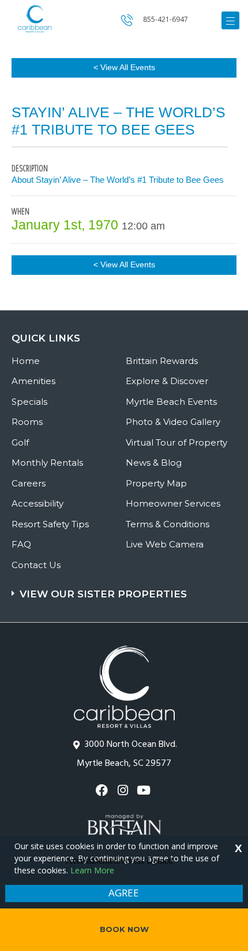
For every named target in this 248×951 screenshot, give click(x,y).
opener (230, 20)
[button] (125, 588)
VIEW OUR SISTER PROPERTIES (103, 594)
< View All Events (124, 67)
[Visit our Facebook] (103, 790)
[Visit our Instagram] (124, 790)
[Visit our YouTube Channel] (145, 790)
